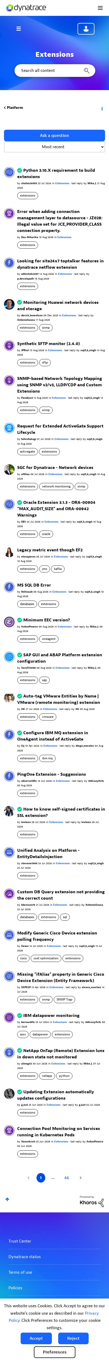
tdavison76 (28, 904)
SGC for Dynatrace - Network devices (55, 467)
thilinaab (27, 591)
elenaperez (28, 556)
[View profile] (9, 172)
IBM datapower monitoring (51, 1015)
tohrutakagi (29, 439)
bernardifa (28, 1022)
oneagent (49, 639)
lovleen (26, 822)
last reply (77, 183)
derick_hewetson (32, 315)
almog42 (27, 1063)
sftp (45, 362)
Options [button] (101, 108)
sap (44, 680)
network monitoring (56, 486)
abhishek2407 (30, 274)
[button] (36, 1338)
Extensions (62, 183)
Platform (15, 107)
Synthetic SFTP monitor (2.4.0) (48, 343)
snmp (46, 327)
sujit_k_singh (88, 350)
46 (66, 1177)
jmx (44, 569)
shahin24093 (29, 183)
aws (23, 1034)
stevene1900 (29, 863)
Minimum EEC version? (46, 620)
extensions (27, 195)
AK (23, 709)
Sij (23, 745)
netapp (47, 1076)
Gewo (25, 946)
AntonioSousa (26, 320)
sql (65, 917)
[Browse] (21, 28)
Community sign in (86, 29)
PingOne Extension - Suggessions (51, 774)
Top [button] (7, 1199)
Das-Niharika (30, 237)
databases (27, 604)
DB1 (24, 521)
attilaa (25, 474)
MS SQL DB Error (34, 585)
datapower (40, 1034)
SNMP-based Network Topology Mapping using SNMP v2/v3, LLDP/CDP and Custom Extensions (59, 385)
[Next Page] (80, 1178)
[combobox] (54, 70)
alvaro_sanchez (92, 987)
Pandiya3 (27, 397)
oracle (46, 534)
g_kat (25, 1104)
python (64, 1076)
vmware (47, 717)
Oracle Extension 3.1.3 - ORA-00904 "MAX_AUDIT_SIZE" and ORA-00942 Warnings (56, 509)
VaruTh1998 (29, 667)
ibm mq (47, 758)
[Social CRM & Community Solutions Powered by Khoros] (92, 1201)
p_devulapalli (26, 278)
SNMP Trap (64, 999)
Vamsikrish (28, 1141)
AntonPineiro (30, 626)
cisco (23, 958)
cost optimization (46, 958)
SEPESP (26, 987)
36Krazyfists (96, 781)
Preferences (54, 1352)
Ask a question (54, 135)
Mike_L (92, 183)
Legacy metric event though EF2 (50, 550)
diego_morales (85, 745)
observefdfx (29, 781)
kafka (58, 569)
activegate (27, 451)
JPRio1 (25, 350)
